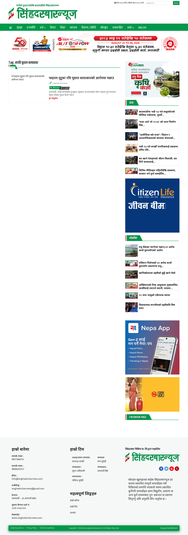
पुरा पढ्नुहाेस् (53, 98)
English (142, 27)
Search (176, 3)
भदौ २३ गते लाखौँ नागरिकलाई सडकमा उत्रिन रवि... (158, 148)
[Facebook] (161, 468)
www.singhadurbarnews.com (27, 518)
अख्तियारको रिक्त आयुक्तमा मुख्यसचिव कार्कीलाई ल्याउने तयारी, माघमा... (158, 286)
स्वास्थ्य (73, 27)
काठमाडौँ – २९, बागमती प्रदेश (24, 498)
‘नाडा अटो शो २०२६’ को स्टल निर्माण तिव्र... (157, 123)
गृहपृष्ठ (19, 27)
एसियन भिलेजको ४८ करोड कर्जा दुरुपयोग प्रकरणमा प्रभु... (155, 264)
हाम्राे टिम (77, 449)
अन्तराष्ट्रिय (117, 27)
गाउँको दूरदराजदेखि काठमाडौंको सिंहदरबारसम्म (37, 6)
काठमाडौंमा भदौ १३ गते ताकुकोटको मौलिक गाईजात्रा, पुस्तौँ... (157, 113)
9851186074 (18, 459)
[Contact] (177, 468)
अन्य (129, 27)
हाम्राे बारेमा (20, 449)
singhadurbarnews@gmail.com (28, 488)
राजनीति (31, 27)
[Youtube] (171, 468)
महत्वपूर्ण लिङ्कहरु (83, 493)
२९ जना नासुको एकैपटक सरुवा (154, 295)
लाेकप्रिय (133, 238)
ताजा (131, 103)
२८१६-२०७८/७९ (19, 508)
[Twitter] (166, 468)
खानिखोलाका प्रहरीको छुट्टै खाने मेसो (157, 273)
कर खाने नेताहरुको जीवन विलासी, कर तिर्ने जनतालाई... (158, 160)
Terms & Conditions (47, 528)
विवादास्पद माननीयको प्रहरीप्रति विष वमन (157, 306)
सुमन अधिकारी (78, 471)
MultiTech (173, 528)
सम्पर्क (73, 513)
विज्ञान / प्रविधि (88, 27)
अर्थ (41, 27)
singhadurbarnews (60, 83)
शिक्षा (62, 27)
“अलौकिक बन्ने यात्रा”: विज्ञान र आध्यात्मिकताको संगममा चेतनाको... (157, 136)
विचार (53, 27)
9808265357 (18, 469)
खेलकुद (104, 27)
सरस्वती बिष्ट (102, 471)
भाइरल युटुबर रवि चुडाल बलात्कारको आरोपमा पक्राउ (81, 78)
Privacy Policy (32, 528)
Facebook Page (137, 417)
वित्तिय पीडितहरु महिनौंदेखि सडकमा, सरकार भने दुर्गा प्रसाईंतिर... (157, 172)
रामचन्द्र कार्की (78, 461)
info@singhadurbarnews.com (27, 479)
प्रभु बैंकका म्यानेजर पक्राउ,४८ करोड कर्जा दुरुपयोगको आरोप (156, 248)
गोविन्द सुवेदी (77, 480)
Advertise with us (17, 528)
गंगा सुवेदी (101, 461)
